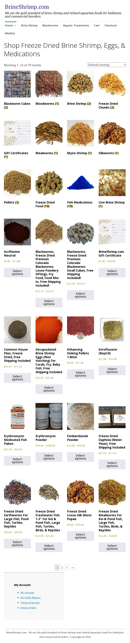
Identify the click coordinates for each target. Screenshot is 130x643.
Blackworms (50, 25)
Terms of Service (30, 602)
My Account (27, 592)
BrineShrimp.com (27, 6)
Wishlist (10, 33)
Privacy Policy (28, 607)
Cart (97, 25)
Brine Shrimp (29, 25)
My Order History (30, 597)
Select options (17, 272)
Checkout (110, 25)
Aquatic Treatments (76, 25)
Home (9, 25)
